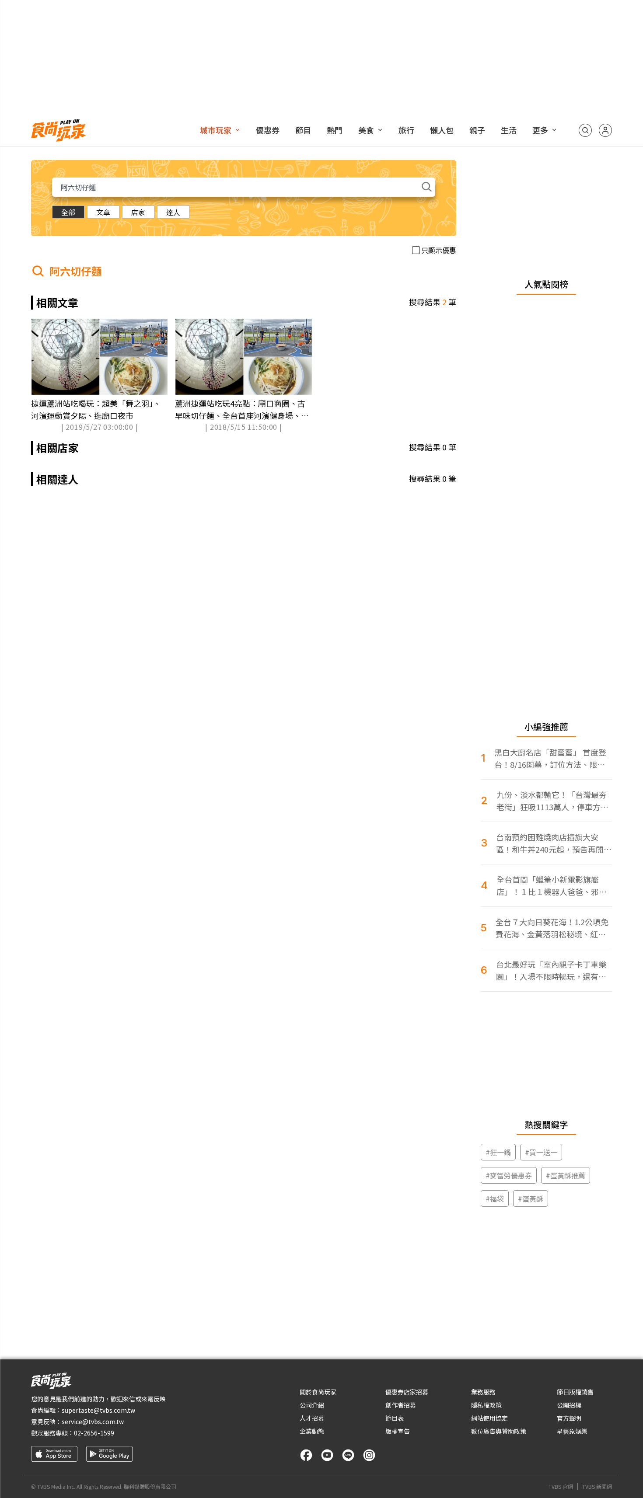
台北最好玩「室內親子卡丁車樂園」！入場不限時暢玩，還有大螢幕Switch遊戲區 (551, 970)
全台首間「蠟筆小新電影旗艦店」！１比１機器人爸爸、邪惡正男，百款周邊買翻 (551, 886)
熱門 (334, 130)
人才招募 (312, 1418)
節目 (303, 130)
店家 (138, 212)
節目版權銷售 (575, 1391)
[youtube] (327, 1455)
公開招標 (569, 1404)
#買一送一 (541, 1152)
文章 (103, 212)
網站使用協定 (489, 1418)
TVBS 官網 (561, 1486)
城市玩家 (215, 130)
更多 (540, 130)
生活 (509, 130)
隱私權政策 (486, 1404)
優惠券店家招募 (406, 1391)
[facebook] (306, 1455)
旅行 (406, 130)
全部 (68, 212)
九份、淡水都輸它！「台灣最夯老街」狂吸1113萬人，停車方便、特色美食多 (551, 801)
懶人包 (442, 130)
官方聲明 (569, 1418)
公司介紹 (312, 1404)
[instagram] (369, 1455)
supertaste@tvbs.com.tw (98, 1410)
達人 (173, 212)
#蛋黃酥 (530, 1198)
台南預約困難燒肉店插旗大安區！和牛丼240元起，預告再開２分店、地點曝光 (554, 843)
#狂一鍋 (498, 1152)
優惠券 (268, 130)
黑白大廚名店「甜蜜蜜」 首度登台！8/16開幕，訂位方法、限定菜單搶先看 (550, 758)
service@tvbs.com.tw (93, 1421)
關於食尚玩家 (318, 1391)
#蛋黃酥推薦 (565, 1175)
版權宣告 (397, 1431)
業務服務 (483, 1391)
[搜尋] (585, 130)
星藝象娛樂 (572, 1431)
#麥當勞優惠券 (509, 1175)
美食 (366, 130)
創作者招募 (400, 1404)
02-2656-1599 (94, 1432)
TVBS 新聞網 (597, 1486)
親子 (477, 130)
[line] (348, 1455)
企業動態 (312, 1431)
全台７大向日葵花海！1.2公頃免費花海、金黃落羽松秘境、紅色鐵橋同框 (552, 928)
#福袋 (495, 1198)
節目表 (394, 1418)
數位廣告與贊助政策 (498, 1431)
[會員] (605, 130)
